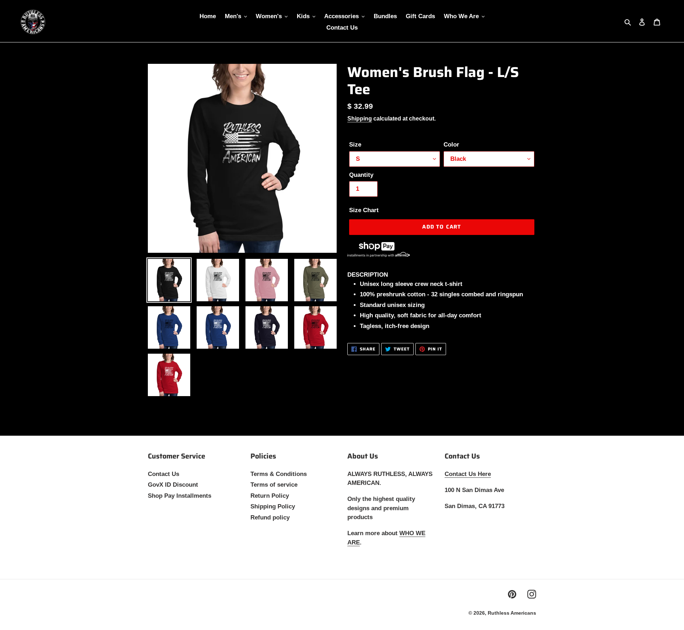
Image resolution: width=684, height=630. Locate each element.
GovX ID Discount (173, 484)
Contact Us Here (468, 474)
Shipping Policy (272, 506)
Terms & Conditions (278, 474)
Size (355, 144)
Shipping (359, 119)
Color (451, 144)
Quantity (361, 174)
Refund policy (270, 517)
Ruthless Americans (512, 613)
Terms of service (273, 484)
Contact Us (163, 474)
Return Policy (269, 495)
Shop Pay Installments (179, 495)
